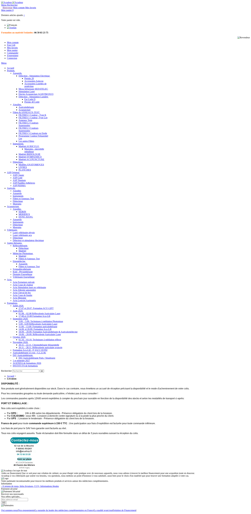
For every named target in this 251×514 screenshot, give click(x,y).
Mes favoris (12, 47)
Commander (12, 53)
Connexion (12, 58)
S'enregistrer (12, 55)
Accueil (10, 376)
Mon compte (13, 42)
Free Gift (11, 45)
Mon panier (12, 50)
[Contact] (24, 468)
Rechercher (6, 371)
